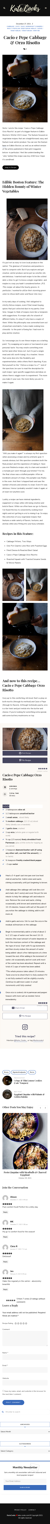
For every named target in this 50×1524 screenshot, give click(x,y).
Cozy (18, 26)
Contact (32, 1510)
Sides (40, 28)
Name (5, 1353)
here (4, 145)
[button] (39, 768)
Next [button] (45, 1107)
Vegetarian (27, 31)
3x (8, 806)
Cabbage (10, 26)
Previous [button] (40, 1107)
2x (6, 806)
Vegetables (16, 31)
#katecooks (38, 1040)
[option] (25, 1146)
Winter (36, 31)
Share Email (19, 1008)
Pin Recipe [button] (26, 760)
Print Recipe (26, 753)
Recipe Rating (7, 1323)
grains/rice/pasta (20, 1072)
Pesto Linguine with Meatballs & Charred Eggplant (25, 1173)
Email (5, 1365)
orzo (32, 1072)
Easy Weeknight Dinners (31, 26)
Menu (45, 8)
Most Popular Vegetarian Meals (21, 28)
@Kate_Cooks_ (20, 1040)
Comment (6, 1329)
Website (5, 1378)
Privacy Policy (20, 1510)
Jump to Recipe (10, 167)
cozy (6, 1072)
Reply (5, 1212)
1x (4, 806)
